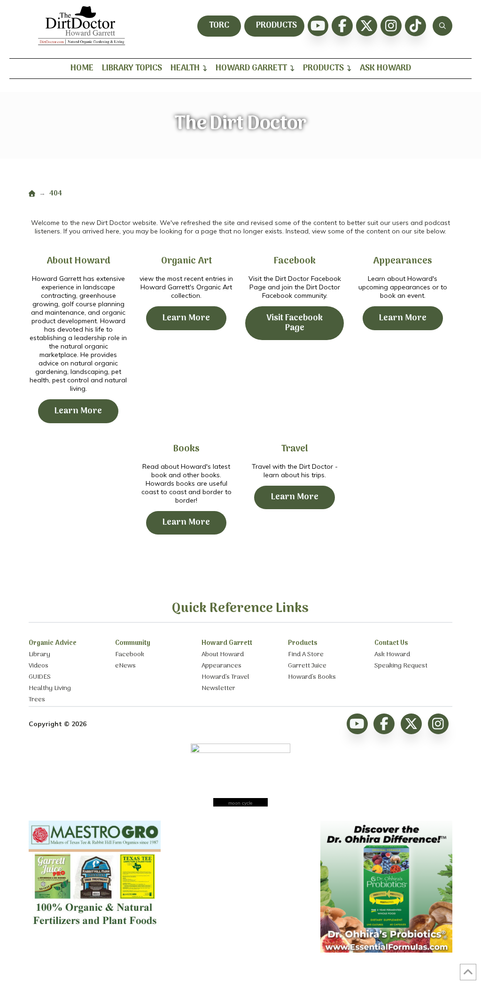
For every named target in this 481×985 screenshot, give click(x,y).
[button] (442, 26)
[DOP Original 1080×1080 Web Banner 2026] (386, 950)
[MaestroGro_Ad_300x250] (95, 928)
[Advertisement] (240, 879)
